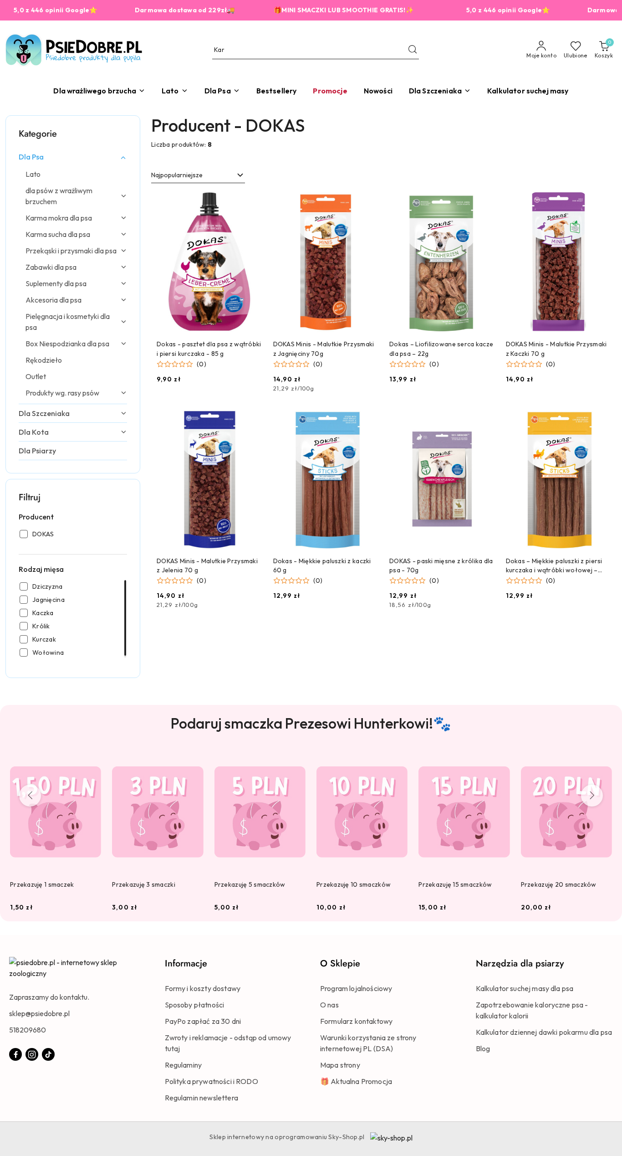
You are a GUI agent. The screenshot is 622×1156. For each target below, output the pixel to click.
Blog (483, 1048)
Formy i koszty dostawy (203, 988)
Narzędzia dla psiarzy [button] (520, 963)
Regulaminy (183, 1064)
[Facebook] (15, 1054)
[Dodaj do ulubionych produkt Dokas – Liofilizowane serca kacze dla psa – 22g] (484, 203)
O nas (329, 1004)
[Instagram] (31, 1054)
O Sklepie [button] (340, 963)
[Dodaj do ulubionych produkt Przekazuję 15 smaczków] (499, 762)
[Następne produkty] (592, 795)
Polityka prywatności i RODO (211, 1081)
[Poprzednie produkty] (30, 795)
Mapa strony (340, 1064)
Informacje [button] (186, 963)
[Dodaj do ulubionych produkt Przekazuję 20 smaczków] (601, 762)
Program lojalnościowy (356, 988)
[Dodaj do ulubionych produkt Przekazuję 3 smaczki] (193, 762)
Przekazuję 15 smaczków (455, 884)
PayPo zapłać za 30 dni (203, 1021)
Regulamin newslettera (201, 1097)
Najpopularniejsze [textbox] (177, 175)
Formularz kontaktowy (356, 1021)
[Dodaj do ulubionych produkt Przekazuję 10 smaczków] (397, 762)
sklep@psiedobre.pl (39, 1013)
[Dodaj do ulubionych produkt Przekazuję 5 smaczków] (295, 762)
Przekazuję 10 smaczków (353, 884)
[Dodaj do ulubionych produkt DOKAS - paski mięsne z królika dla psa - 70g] (484, 419)
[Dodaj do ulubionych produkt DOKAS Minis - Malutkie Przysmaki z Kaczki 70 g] (600, 203)
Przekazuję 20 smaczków (559, 884)
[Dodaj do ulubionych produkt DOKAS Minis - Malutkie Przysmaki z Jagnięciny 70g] (368, 203)
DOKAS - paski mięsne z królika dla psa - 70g (441, 565)
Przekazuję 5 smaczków (250, 884)
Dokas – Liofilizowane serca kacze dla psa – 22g (441, 348)
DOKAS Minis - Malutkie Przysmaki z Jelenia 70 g (207, 565)
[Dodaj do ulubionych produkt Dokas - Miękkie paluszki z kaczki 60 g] (368, 419)
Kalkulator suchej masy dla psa (525, 988)
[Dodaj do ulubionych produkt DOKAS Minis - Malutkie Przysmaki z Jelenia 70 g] (252, 419)
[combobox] (198, 175)
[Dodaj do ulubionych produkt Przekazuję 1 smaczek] (90, 762)
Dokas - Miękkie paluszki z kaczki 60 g (322, 565)
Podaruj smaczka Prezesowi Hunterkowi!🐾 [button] (311, 723)
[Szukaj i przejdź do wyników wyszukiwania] (412, 50)
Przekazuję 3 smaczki (143, 884)
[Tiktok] (48, 1054)
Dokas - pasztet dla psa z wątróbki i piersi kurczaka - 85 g (209, 348)
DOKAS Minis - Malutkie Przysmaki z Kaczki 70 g (556, 348)
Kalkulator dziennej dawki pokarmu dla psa (544, 1032)
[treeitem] (73, 157)
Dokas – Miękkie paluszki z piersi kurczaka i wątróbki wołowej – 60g (554, 566)
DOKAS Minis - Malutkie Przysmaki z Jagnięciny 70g (323, 348)
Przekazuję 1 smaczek (42, 884)
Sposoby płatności (194, 1004)
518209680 (27, 1029)
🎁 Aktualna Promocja (356, 1081)
